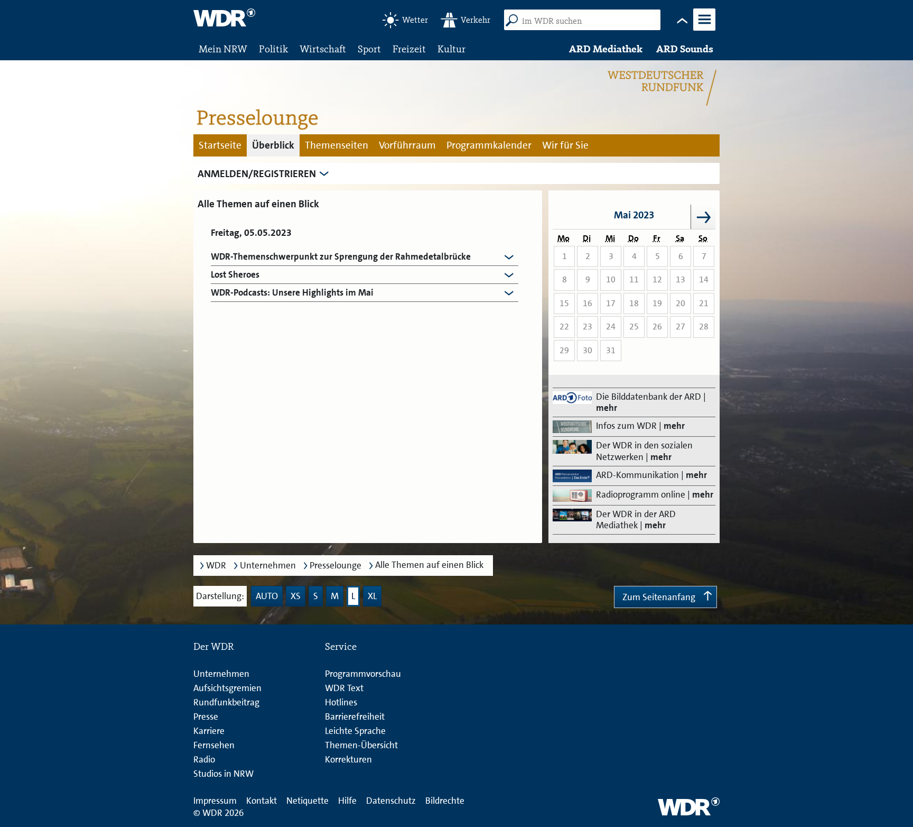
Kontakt (261, 800)
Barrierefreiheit (355, 716)
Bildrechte (444, 800)
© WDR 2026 (218, 813)
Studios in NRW (223, 773)
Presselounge (335, 565)
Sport (369, 49)
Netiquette (307, 800)
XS (296, 596)
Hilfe (347, 800)
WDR (216, 565)
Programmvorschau (363, 673)
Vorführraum (407, 145)
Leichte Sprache (355, 731)
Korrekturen (348, 759)
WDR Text (344, 688)
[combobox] (586, 21)
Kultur (451, 49)
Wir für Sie (565, 145)
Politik (273, 49)
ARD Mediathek (605, 49)
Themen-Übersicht (361, 745)
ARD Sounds (684, 49)
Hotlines (341, 702)
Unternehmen (268, 565)
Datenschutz (391, 800)
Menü (703, 30)
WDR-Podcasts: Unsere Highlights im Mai (292, 292)
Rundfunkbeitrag (226, 702)
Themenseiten (336, 145)
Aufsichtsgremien (227, 688)
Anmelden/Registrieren (257, 173)
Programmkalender (489, 145)
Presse (205, 716)
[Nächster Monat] (703, 217)
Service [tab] (341, 646)
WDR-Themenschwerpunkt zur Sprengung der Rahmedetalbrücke (341, 256)
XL (372, 596)
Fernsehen (214, 745)
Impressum (215, 800)
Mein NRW (223, 49)
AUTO (267, 596)
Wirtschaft (323, 49)
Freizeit (409, 49)
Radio (204, 759)
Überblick (273, 145)
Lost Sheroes (235, 274)
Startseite (220, 145)
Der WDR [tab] (213, 646)
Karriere (209, 731)
